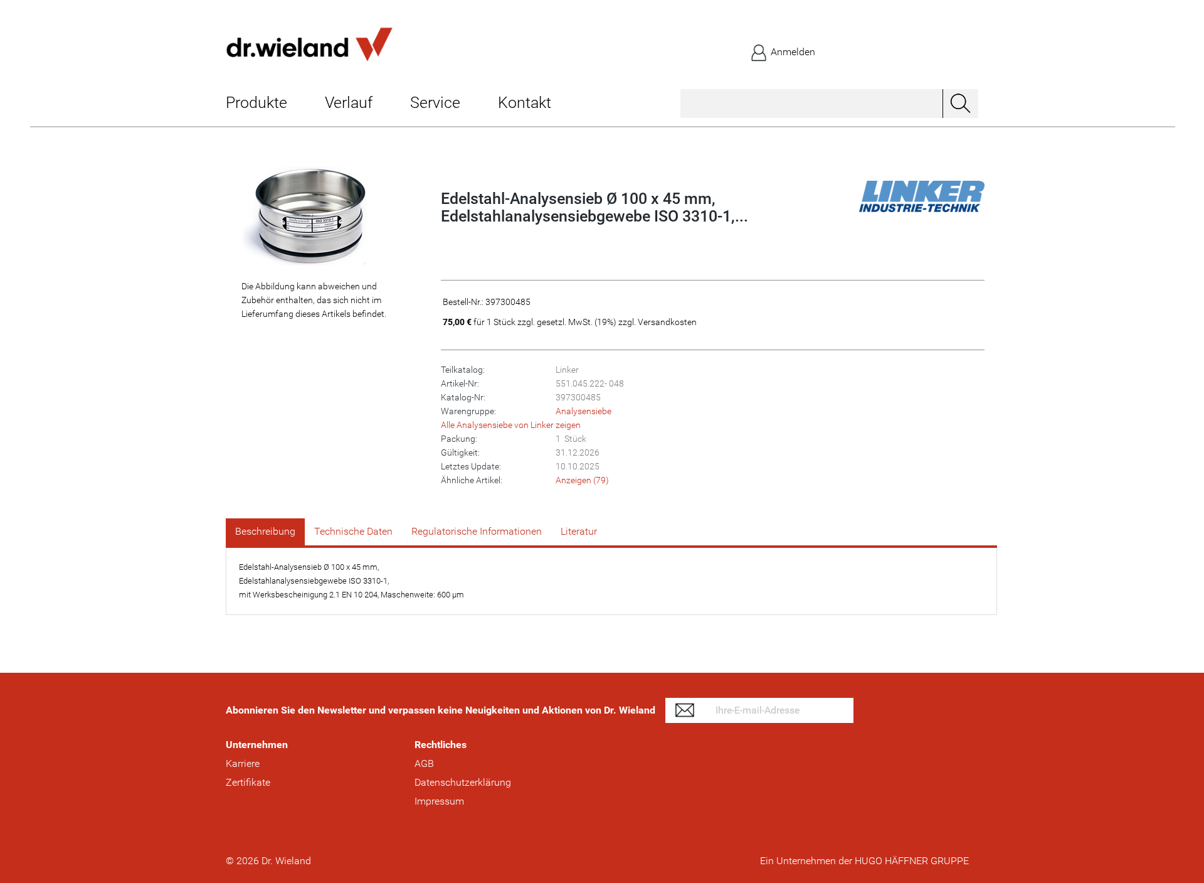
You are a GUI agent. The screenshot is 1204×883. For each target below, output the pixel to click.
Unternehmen (257, 745)
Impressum (439, 801)
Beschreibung (265, 531)
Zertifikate (248, 782)
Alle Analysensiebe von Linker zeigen (511, 425)
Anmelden (791, 52)
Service (435, 103)
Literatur (579, 531)
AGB (424, 763)
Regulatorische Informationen (476, 531)
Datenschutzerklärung (463, 782)
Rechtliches (441, 745)
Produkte (256, 103)
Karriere (243, 763)
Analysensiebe (583, 411)
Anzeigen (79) (582, 480)
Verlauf (348, 103)
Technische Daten (353, 531)
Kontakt (524, 103)
